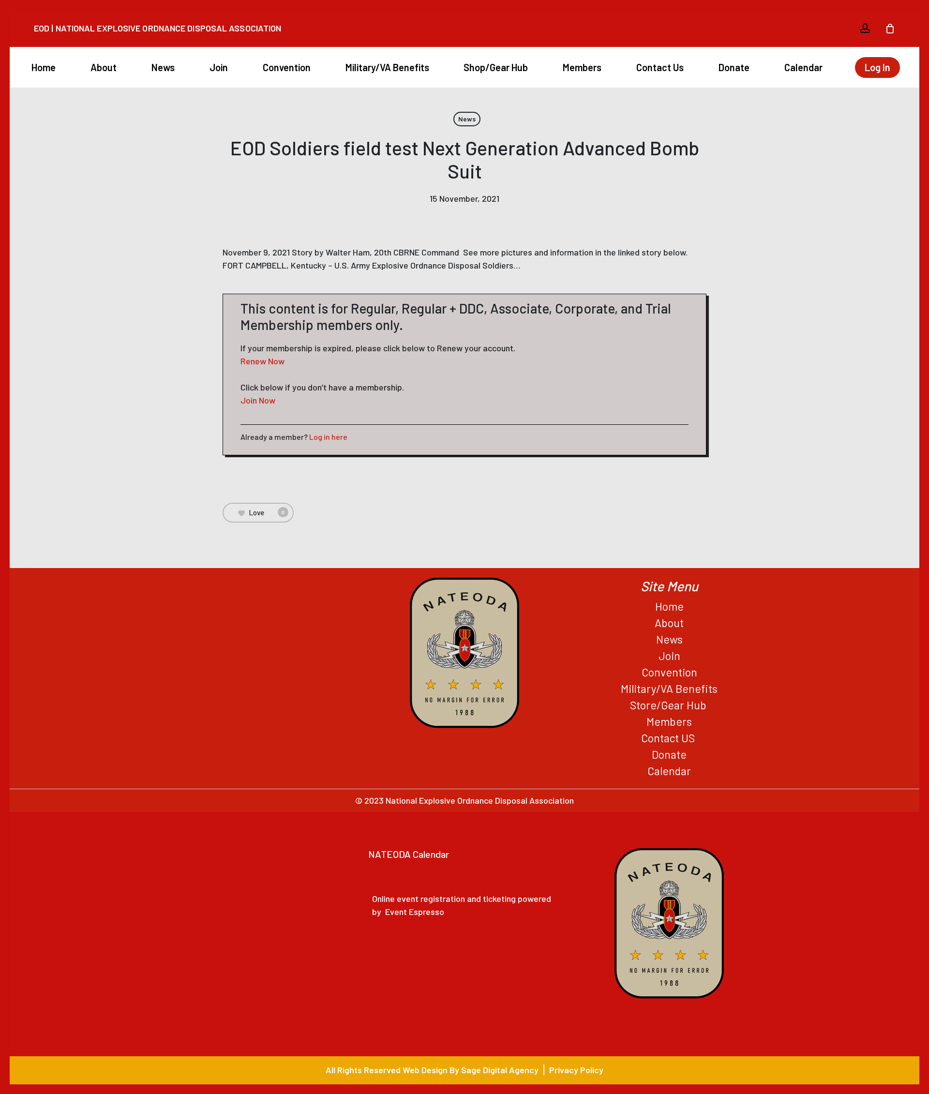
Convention (669, 672)
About (669, 622)
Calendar (669, 771)
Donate (669, 754)
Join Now (257, 400)
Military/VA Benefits (669, 688)
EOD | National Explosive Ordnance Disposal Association (157, 28)
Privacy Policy (576, 1069)
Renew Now (262, 361)
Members (669, 721)
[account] (865, 28)
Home (669, 606)
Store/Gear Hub (669, 705)
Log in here (328, 436)
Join (669, 655)
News (467, 119)
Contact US (669, 738)
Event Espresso (414, 911)
